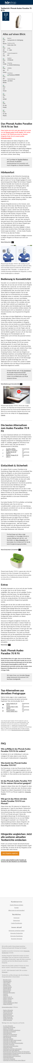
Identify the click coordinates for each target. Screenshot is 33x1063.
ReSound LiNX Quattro (9, 992)
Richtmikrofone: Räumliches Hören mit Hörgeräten (16, 1051)
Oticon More (6, 984)
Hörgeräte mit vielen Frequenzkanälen (13, 1043)
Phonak (27, 675)
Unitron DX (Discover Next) (10, 1002)
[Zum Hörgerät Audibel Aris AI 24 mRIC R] (2, 453)
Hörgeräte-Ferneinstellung (10, 1034)
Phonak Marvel (7, 988)
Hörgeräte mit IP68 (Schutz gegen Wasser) (14, 1060)
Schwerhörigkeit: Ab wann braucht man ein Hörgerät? (17, 1053)
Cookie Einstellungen (16, 923)
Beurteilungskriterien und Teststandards (20, 730)
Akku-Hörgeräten (20, 540)
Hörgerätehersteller (7, 1007)
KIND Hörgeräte (7, 1020)
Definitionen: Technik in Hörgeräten (12, 1049)
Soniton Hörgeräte (8, 1018)
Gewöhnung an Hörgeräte (10, 1036)
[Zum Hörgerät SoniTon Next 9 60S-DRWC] (3, 708)
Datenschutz (16, 920)
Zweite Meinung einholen (16, 905)
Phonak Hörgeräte (8, 1013)
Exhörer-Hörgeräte (8, 1029)
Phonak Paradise (7, 987)
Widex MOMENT (7, 1004)
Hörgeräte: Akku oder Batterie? (11, 1050)
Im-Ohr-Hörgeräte (8, 1026)
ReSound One (6, 991)
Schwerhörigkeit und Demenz (11, 1054)
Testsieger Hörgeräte (16, 938)
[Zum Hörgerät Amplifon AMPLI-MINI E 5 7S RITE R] (2, 450)
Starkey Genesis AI (8, 998)
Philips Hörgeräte (7, 1017)
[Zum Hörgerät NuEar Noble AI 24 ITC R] (3, 704)
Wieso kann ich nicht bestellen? (16, 910)
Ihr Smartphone (26, 370)
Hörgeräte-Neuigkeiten (16, 936)
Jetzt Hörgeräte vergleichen (10, 853)
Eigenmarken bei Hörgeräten (10, 1046)
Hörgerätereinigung (8, 1057)
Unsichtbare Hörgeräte (9, 1027)
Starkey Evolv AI (7, 997)
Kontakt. (23, 967)
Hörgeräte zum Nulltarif (9, 1031)
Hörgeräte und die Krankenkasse (11, 1030)
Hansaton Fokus (7, 981)
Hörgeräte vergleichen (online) (16, 930)
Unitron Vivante (7, 1001)
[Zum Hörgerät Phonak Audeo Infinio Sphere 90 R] (3, 711)
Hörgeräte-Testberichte (16, 933)
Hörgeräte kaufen (7, 1047)
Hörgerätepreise (7, 1033)
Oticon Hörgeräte (7, 1011)
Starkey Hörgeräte (8, 1010)
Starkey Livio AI (7, 1000)
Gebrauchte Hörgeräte (9, 1059)
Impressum (16, 917)
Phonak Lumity (10, 132)
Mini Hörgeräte (7, 1037)
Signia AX (5, 995)
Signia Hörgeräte (7, 1014)
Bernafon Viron (7, 979)
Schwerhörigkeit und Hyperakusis (12, 1056)
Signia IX (5, 994)
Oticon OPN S (6, 982)
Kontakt (16, 907)
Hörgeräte (4, 972)
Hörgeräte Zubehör (8, 1039)
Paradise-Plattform (23, 159)
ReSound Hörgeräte (8, 1016)
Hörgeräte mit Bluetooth (9, 1041)
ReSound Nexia (7, 990)
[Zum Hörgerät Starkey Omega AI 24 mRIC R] (2, 456)
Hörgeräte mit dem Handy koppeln (12, 1040)
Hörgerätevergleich (6, 138)
